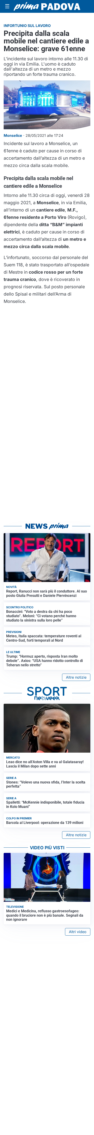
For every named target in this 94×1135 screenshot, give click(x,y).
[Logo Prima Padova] (47, 6)
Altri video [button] (77, 931)
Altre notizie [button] (76, 677)
